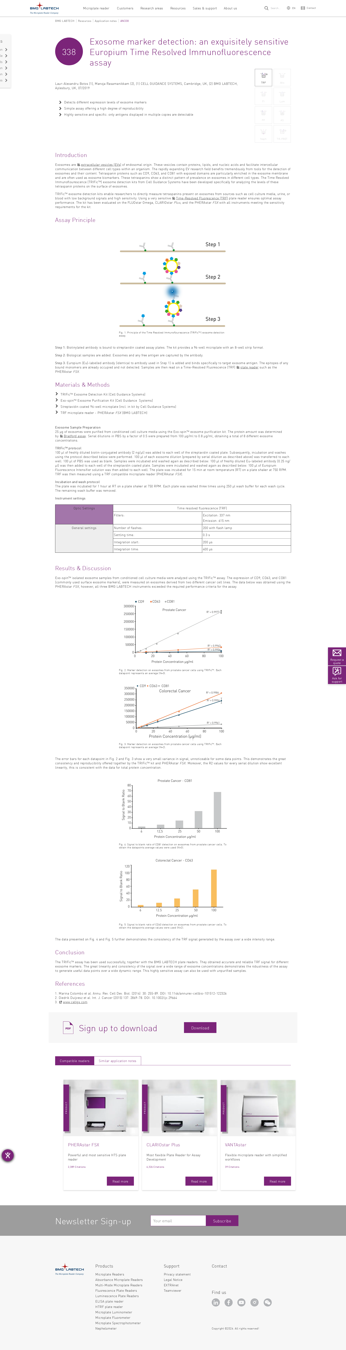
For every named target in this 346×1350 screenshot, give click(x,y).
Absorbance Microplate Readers (119, 1279)
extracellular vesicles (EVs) (101, 164)
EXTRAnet (171, 1285)
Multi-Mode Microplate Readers (119, 1285)
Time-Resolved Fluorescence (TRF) (202, 198)
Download (200, 1027)
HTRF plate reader (109, 1306)
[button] (291, 8)
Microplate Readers (109, 1274)
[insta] (255, 1303)
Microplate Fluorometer (112, 1317)
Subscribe (222, 1221)
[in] (216, 1303)
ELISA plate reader (109, 1301)
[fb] (229, 1303)
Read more (120, 1181)
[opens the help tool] (8, 1155)
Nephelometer (106, 1328)
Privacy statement (177, 1274)
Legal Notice (173, 1279)
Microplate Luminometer (113, 1312)
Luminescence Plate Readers (117, 1296)
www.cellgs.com (75, 1002)
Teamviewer (172, 1290)
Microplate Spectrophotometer (118, 1323)
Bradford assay (75, 436)
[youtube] (242, 1303)
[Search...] (267, 8)
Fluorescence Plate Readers (116, 1290)
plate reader (249, 367)
